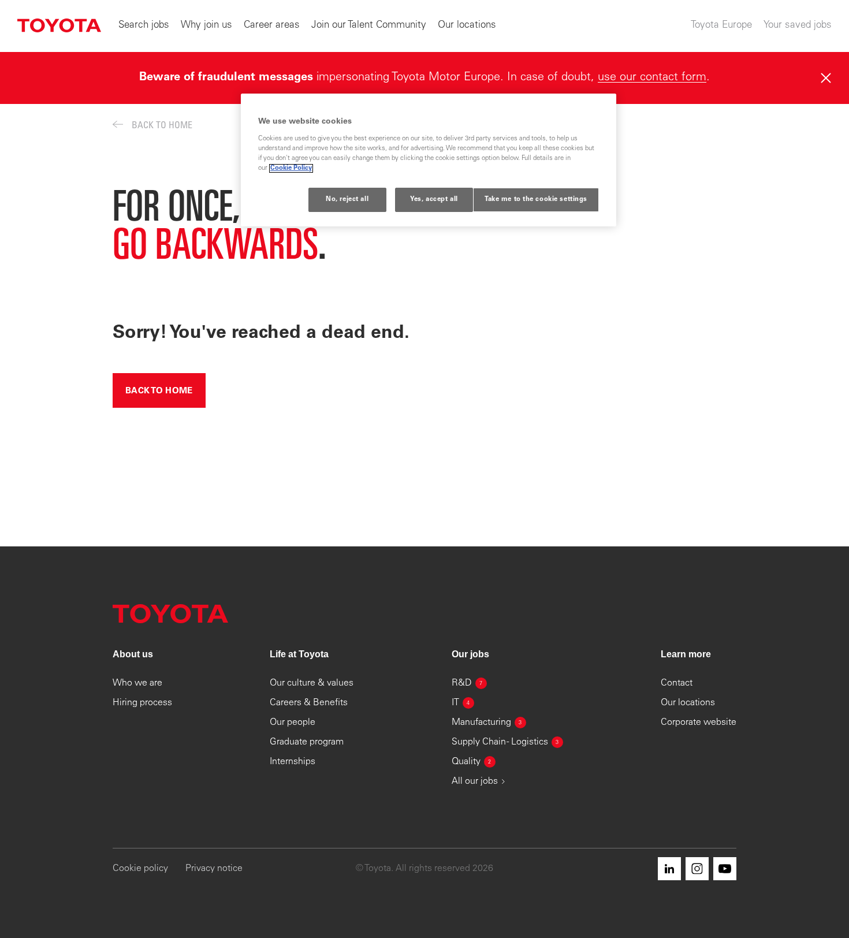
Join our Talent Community (368, 26)
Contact (676, 683)
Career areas (272, 26)
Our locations (467, 26)
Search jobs (143, 26)
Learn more (686, 654)
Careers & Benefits (309, 703)
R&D (467, 683)
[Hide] (825, 78)
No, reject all (347, 199)
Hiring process (142, 703)
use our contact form (652, 78)
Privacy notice (214, 868)
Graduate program (307, 742)
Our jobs (470, 654)
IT (461, 703)
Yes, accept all (434, 199)
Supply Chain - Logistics (505, 742)
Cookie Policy (291, 168)
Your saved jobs (798, 26)
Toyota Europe (721, 26)
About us (133, 654)
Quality (471, 761)
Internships (292, 761)
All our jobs (475, 781)
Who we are (137, 683)
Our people (292, 722)
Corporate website (698, 722)
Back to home (159, 391)
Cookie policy (140, 868)
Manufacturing (487, 722)
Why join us (206, 26)
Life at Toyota (299, 654)
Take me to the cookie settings (536, 199)
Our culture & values (311, 683)
